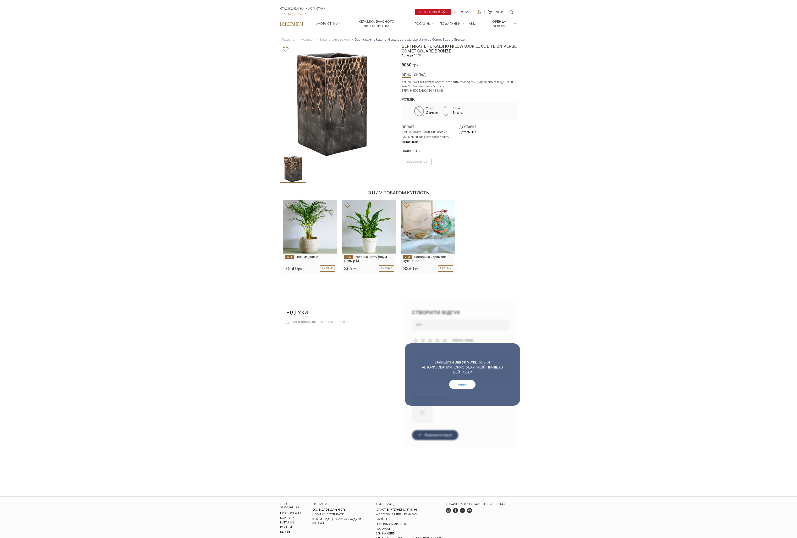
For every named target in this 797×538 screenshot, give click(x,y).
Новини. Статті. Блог (328, 514)
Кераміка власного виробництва (376, 24)
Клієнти (286, 527)
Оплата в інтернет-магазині (396, 509)
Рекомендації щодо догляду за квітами (336, 521)
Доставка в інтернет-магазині (398, 514)
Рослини (423, 23)
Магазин (307, 39)
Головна (288, 39)
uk (455, 11)
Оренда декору (499, 24)
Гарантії (381, 519)
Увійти (462, 384)
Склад (420, 75)
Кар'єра (285, 532)
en (467, 11)
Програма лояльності (392, 524)
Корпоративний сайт (433, 12)
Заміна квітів (385, 533)
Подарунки (450, 23)
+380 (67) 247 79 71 (293, 14)
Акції (473, 23)
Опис (406, 75)
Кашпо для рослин (334, 39)
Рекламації (383, 528)
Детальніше (410, 142)
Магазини (287, 522)
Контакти (287, 517)
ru (461, 11)
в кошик (327, 268)
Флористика (326, 23)
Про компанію (291, 513)
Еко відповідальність (329, 509)
